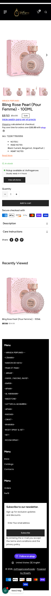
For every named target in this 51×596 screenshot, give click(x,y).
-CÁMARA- (9, 357)
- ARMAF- (8, 373)
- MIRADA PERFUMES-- (14, 352)
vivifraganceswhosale (24, 569)
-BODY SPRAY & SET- (14, 429)
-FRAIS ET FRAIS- (12, 368)
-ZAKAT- (8, 419)
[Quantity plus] (16, 194)
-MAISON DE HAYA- (13, 362)
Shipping (6, 124)
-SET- (7, 434)
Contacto (9, 469)
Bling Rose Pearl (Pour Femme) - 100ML (21, 319)
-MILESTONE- (10, 398)
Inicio (6, 459)
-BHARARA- (9, 424)
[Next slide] (47, 55)
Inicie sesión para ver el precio (19, 119)
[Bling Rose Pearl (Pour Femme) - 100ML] (25, 55)
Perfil (6, 493)
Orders (7, 488)
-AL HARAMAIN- (11, 393)
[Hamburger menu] (5, 12)
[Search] (46, 12)
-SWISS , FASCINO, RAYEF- (16, 378)
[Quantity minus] (5, 194)
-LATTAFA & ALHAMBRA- (15, 404)
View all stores (14, 180)
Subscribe (25, 533)
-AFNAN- (8, 388)
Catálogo (8, 464)
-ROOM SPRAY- (11, 440)
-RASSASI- (9, 414)
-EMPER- (8, 383)
